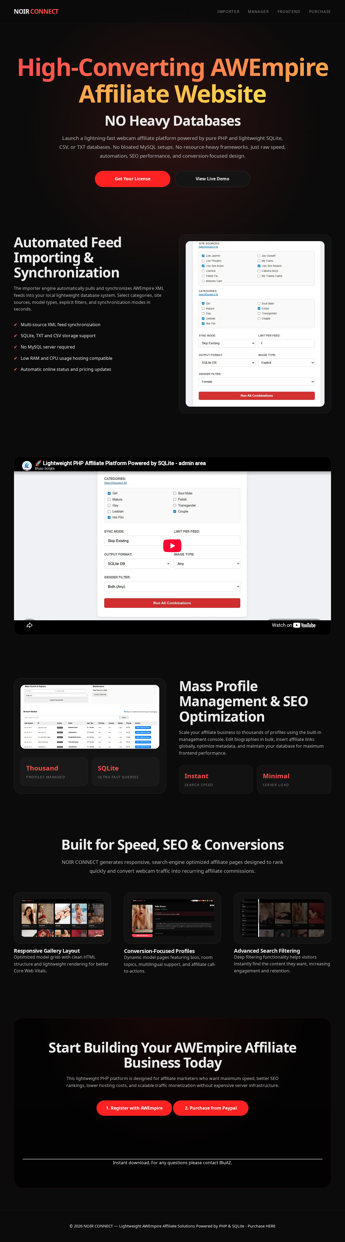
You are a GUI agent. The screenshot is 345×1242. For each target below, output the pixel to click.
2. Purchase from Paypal (211, 1108)
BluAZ (225, 1163)
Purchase (320, 11)
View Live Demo (212, 179)
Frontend (289, 11)
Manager (258, 11)
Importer (228, 11)
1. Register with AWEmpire (134, 1108)
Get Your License (132, 179)
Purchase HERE (261, 1226)
